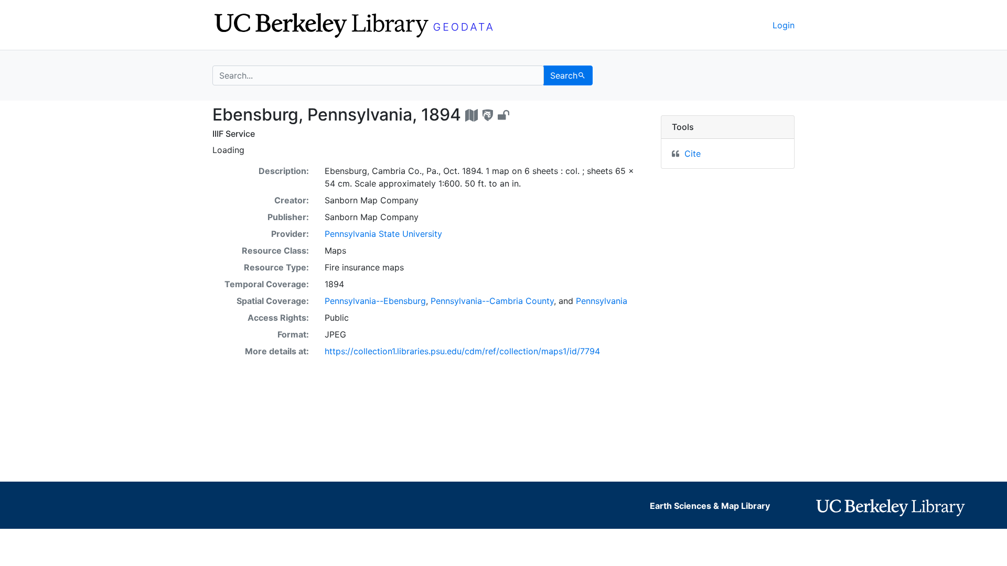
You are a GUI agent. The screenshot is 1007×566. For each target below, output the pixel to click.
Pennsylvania (601, 301)
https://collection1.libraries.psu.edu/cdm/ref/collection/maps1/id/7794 (462, 351)
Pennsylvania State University (383, 233)
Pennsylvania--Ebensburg (375, 301)
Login (784, 25)
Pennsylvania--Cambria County (492, 301)
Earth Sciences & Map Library (710, 505)
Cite (692, 153)
